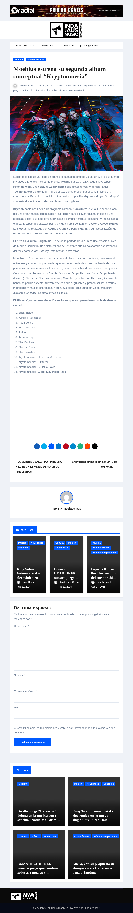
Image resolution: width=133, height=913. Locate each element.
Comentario (21, 626)
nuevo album (71, 90)
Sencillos (23, 547)
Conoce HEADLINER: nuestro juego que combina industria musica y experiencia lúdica (38, 870)
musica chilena (45, 90)
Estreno (78, 85)
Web (16, 707)
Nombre (19, 675)
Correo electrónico (25, 691)
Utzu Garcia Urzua (69, 582)
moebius (31, 90)
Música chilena (35, 59)
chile (69, 85)
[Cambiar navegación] (13, 30)
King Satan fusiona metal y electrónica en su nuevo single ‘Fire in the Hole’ (93, 815)
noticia (58, 90)
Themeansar (92, 908)
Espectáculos (81, 836)
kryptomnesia (91, 85)
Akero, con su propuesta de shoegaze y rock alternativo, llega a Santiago (94, 868)
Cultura (59, 542)
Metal (103, 85)
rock (82, 90)
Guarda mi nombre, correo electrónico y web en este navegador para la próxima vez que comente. (64, 730)
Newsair (75, 908)
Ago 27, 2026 (24, 586)
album (62, 85)
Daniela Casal (103, 582)
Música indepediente (104, 552)
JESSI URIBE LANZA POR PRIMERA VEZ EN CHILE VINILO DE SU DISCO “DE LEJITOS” (39, 466)
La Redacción (25, 85)
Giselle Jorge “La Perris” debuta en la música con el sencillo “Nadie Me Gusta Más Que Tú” (37, 817)
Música (19, 59)
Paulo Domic (28, 582)
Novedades (37, 542)
